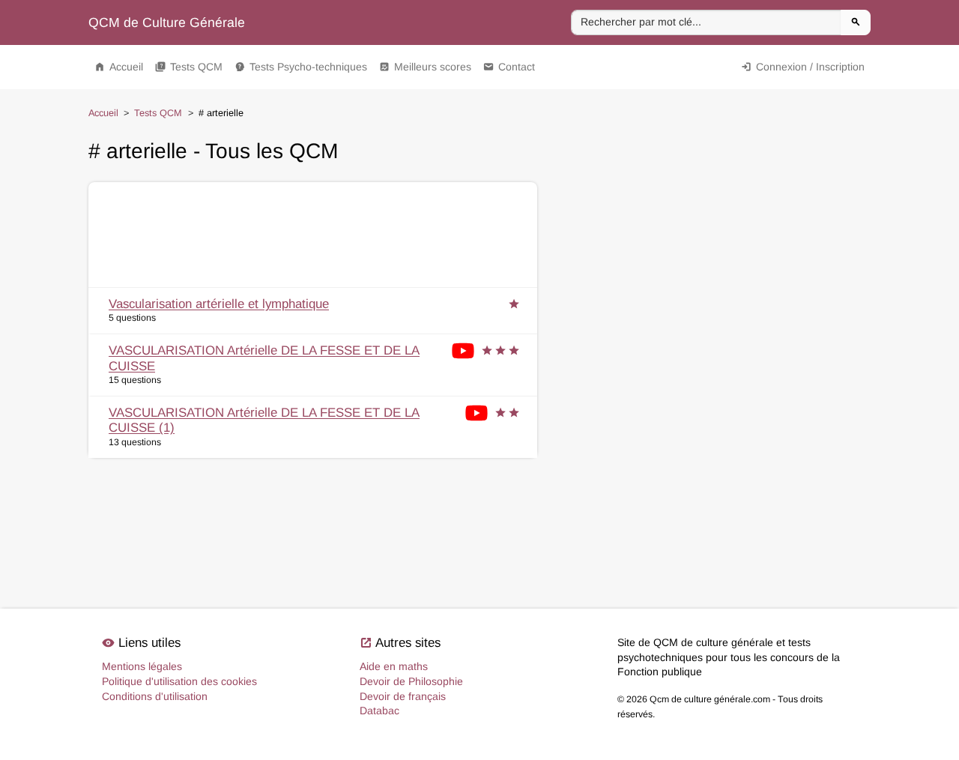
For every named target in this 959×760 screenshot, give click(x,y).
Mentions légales (142, 666)
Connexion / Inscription (803, 67)
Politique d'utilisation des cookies (179, 681)
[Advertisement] (312, 234)
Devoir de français (403, 696)
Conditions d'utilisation (155, 696)
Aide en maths (394, 666)
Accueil (118, 67)
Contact (509, 67)
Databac (379, 711)
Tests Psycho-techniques (301, 67)
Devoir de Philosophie (411, 681)
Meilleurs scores (425, 67)
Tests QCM (189, 67)
